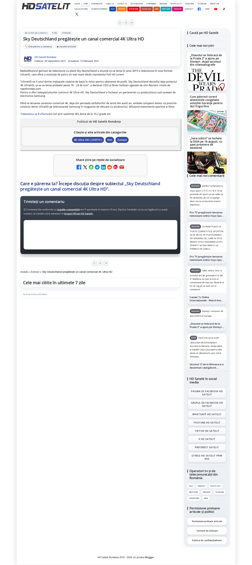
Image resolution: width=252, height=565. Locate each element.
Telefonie (189, 3)
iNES (157, 9)
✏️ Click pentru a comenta (38, 46)
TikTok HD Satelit (207, 430)
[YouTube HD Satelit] (215, 9)
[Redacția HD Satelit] (28, 59)
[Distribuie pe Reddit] (109, 167)
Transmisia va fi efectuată (36, 114)
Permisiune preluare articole (207, 521)
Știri (86, 3)
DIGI (112, 9)
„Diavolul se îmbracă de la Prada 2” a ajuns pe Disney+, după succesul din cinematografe (206, 60)
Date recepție (137, 3)
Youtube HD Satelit (207, 422)
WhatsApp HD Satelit (207, 414)
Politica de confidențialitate (207, 540)
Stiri (54, 33)
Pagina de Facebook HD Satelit (207, 393)
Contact (189, 9)
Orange (121, 9)
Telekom (177, 9)
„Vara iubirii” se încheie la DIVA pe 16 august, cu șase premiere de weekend (206, 143)
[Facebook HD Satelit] (199, 9)
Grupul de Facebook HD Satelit (207, 404)
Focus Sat (146, 9)
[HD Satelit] (46, 6)
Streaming (151, 3)
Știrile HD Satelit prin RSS (207, 457)
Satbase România (99, 9)
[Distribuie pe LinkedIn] (103, 167)
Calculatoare (81, 9)
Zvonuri (66, 33)
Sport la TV (175, 3)
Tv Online (201, 3)
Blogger (149, 557)
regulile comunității (68, 209)
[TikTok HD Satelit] (224, 9)
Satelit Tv (122, 3)
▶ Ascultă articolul (66, 46)
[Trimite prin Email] (121, 167)
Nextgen (166, 9)
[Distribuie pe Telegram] (97, 167)
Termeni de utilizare (207, 530)
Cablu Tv (110, 3)
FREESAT (202, 486)
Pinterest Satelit (207, 447)
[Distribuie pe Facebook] (79, 167)
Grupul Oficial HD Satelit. (78, 213)
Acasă (77, 3)
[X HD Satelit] (76, 14)
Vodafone (133, 9)
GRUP (207, 9)
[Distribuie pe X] (85, 167)
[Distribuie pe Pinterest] (115, 167)
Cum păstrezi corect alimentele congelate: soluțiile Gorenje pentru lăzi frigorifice (206, 101)
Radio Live (214, 3)
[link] (207, 71)
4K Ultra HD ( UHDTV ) (36, 33)
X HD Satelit (207, 439)
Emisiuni (163, 3)
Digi (191, 486)
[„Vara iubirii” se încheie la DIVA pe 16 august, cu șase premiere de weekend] (207, 163)
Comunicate (96, 3)
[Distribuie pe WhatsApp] (91, 167)
